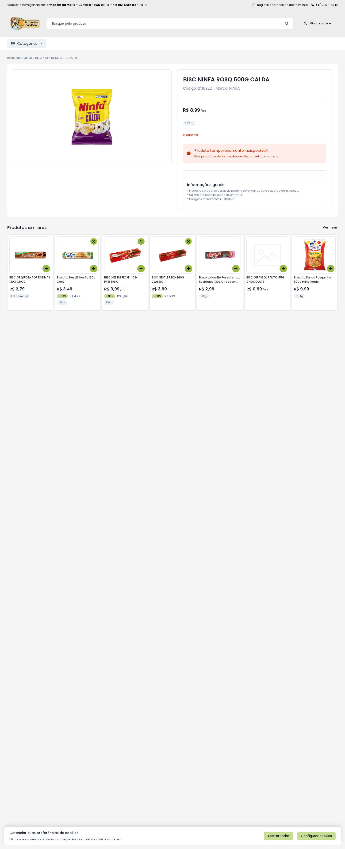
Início (11, 58)
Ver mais (330, 227)
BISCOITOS (25, 58)
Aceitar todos (279, 836)
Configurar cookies (316, 836)
